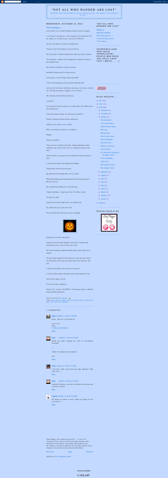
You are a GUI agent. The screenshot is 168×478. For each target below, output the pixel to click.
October (104, 117)
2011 (101, 104)
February (104, 195)
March (103, 192)
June (102, 182)
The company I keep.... (108, 168)
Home (70, 452)
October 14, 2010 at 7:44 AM (68, 381)
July (102, 178)
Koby (53, 337)
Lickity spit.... (105, 161)
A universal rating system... (106, 38)
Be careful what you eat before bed (68, 300)
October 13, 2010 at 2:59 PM (67, 316)
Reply (54, 331)
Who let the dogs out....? (105, 36)
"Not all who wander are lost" (84, 9)
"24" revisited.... (102, 41)
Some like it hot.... (107, 142)
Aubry (54, 366)
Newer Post (50, 452)
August (103, 175)
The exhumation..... (107, 120)
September (104, 172)
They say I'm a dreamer (59, 302)
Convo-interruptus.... (107, 158)
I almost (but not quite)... (109, 126)
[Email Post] (69, 298)
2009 (101, 203)
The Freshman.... (106, 149)
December (104, 110)
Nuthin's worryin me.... (108, 146)
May (102, 185)
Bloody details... (106, 133)
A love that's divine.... (108, 123)
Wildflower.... (101, 30)
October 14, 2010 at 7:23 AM (66, 366)
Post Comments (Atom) (63, 456)
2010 (101, 107)
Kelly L (54, 316)
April (103, 189)
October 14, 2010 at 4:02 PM (68, 396)
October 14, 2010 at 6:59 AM (68, 338)
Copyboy (55, 396)
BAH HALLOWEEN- (104, 33)
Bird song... (104, 130)
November (104, 113)
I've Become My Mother (60, 328)
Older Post (89, 452)
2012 (101, 100)
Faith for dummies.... (107, 139)
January (104, 199)
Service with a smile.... (108, 136)
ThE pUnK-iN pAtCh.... (108, 164)
